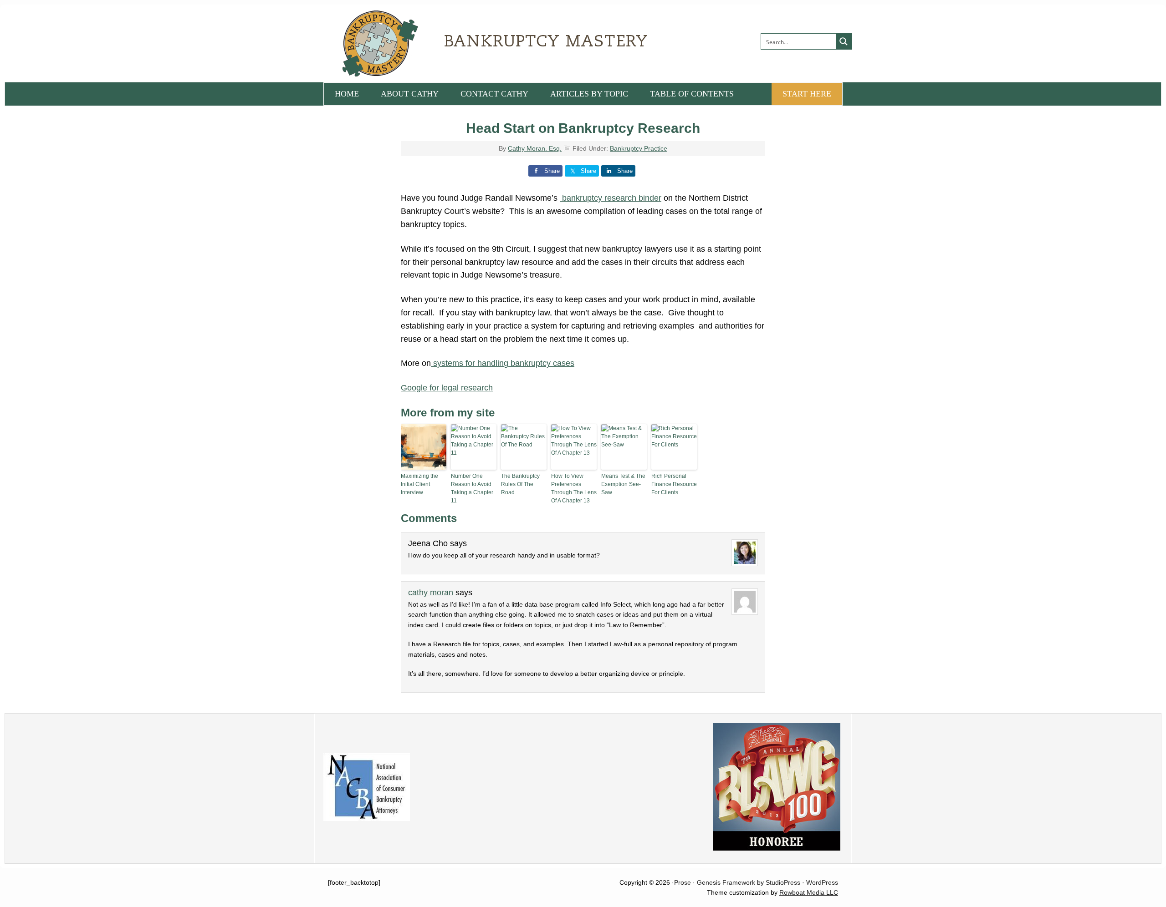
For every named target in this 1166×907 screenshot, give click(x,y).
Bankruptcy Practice (638, 148)
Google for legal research (447, 387)
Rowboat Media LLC (808, 892)
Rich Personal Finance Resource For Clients (674, 484)
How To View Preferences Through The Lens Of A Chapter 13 (574, 488)
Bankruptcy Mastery (425, 43)
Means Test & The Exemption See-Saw (623, 484)
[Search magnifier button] (843, 41)
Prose (682, 882)
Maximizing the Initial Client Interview (419, 484)
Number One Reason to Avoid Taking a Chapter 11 (472, 488)
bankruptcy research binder (610, 198)
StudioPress (783, 882)
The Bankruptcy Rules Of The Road (520, 484)
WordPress (822, 882)
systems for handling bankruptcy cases (502, 363)
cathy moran (430, 592)
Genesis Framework (726, 882)
